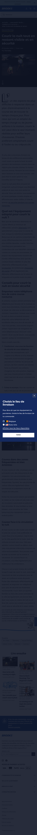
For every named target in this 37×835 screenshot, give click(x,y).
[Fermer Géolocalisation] (34, 395)
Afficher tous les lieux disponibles (16, 428)
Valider (18, 435)
